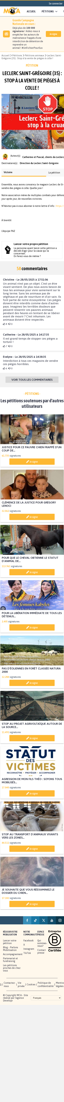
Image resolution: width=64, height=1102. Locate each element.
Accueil (31, 11)
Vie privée (21, 987)
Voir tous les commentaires (32, 382)
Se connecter (56, 3)
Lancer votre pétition (9, 944)
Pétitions (17, 55)
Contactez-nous (9, 987)
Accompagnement (12, 957)
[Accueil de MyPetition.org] (12, 11)
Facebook (28, 943)
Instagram (28, 951)
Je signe (53, 34)
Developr (8, 1003)
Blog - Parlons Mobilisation (10, 951)
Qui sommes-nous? (42, 946)
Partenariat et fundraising (10, 962)
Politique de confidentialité (46, 987)
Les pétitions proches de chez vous (11, 971)
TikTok (27, 955)
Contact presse (41, 954)
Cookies (31, 987)
